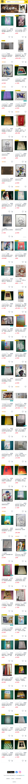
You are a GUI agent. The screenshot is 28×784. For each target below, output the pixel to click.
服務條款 (8, 778)
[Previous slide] (2, 21)
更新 (23, 775)
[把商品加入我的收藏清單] (9, 37)
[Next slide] (12, 21)
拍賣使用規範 (18, 778)
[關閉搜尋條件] (13, 1)
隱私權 (12, 778)
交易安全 (14, 781)
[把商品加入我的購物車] (12, 37)
